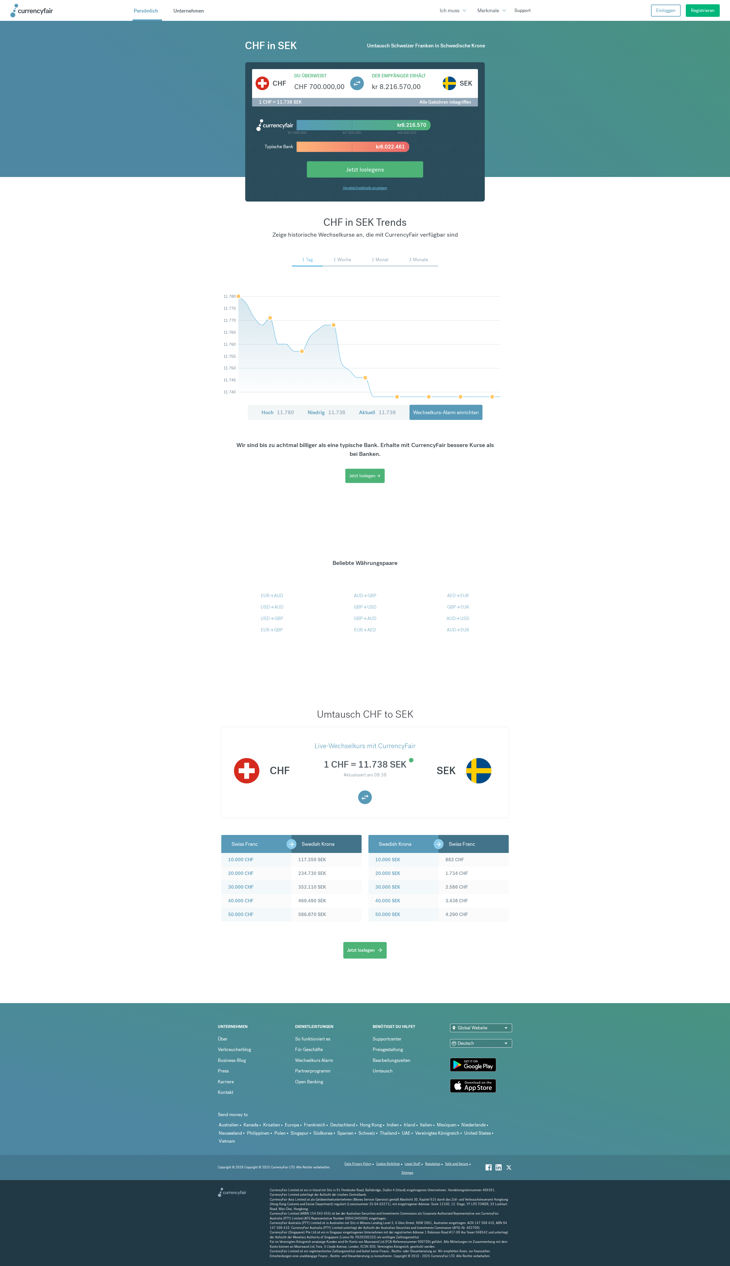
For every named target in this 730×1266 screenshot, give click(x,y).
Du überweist (310, 76)
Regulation (432, 1164)
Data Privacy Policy (357, 1164)
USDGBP (272, 618)
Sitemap (407, 1173)
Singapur (300, 1133)
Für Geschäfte (309, 1049)
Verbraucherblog (234, 1049)
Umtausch (383, 1071)
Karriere (226, 1082)
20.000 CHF (241, 873)
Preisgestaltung (388, 1049)
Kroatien (271, 1125)
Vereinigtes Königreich (437, 1133)
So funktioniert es (312, 1039)
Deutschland (342, 1125)
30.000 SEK (387, 887)
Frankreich (314, 1125)
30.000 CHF (241, 887)
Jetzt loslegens (365, 169)
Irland (409, 1125)
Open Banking (309, 1082)
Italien (426, 1125)
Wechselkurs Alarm (314, 1060)
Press (223, 1071)
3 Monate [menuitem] (418, 260)
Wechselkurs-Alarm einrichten (446, 412)
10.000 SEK (387, 860)
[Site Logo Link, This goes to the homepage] (69, 10)
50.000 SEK (387, 914)
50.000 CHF (241, 914)
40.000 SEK (387, 901)
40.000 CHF (241, 901)
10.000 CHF (241, 860)
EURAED (365, 630)
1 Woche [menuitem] (342, 260)
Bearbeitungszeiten (391, 1060)
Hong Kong (371, 1125)
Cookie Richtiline (388, 1164)
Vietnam (227, 1141)
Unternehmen (188, 10)
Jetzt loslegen (365, 476)
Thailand (388, 1133)
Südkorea (322, 1133)
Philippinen (258, 1133)
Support (522, 10)
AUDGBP (365, 596)
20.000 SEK (387, 873)
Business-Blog (232, 1060)
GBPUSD (365, 607)
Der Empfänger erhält (399, 76)
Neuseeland (230, 1133)
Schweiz (366, 1133)
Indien (393, 1125)
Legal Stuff (412, 1164)
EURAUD (272, 596)
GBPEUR (458, 607)
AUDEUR (458, 630)
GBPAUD (365, 618)
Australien (229, 1125)
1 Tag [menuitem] (307, 260)
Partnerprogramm (312, 1071)
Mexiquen (447, 1125)
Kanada (251, 1125)
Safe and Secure (456, 1164)
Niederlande (473, 1125)
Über (223, 1039)
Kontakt (225, 1092)
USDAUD (272, 607)
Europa (292, 1125)
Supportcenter (387, 1039)
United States (477, 1133)
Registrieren (703, 10)
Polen (280, 1133)
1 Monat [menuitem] (380, 260)
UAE (406, 1133)
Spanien (345, 1133)
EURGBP (272, 630)
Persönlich (146, 10)
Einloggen (666, 10)
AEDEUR (458, 596)
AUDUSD (458, 618)
